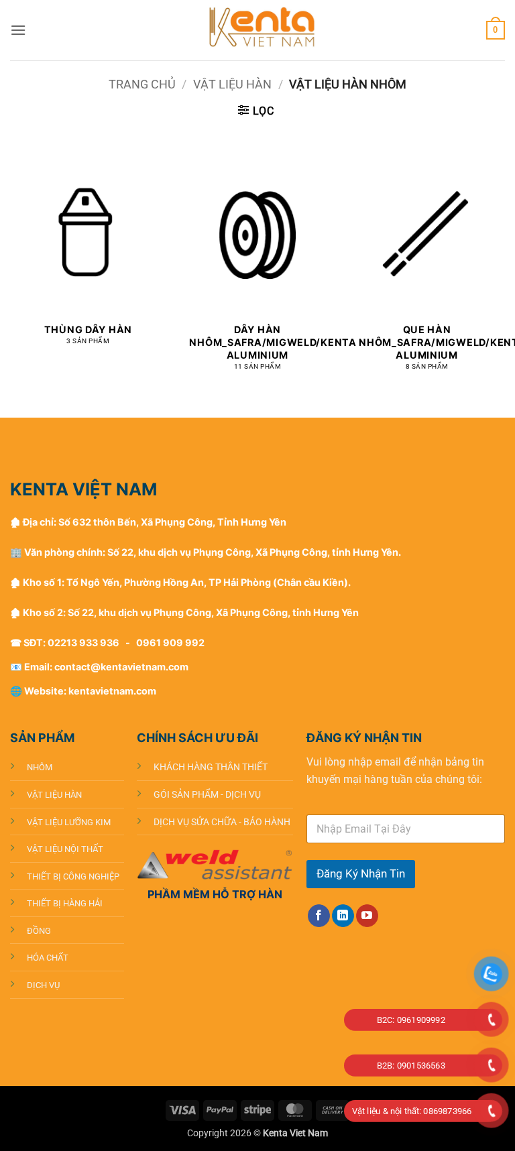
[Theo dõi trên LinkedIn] (343, 915)
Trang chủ (142, 84)
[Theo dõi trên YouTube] (367, 915)
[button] (18, 29)
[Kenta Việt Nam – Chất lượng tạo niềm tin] (257, 30)
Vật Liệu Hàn (232, 84)
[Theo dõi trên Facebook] (319, 915)
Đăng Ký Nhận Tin (361, 873)
